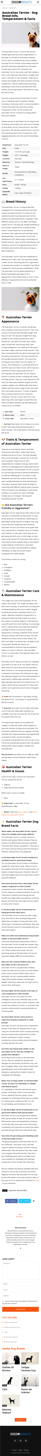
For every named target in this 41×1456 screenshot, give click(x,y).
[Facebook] (15, 1441)
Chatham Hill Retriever (10, 1322)
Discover (5, 8)
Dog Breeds (12, 8)
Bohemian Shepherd (10, 1342)
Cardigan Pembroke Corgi (12, 1327)
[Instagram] (20, 1441)
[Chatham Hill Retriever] (11, 1358)
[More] (33, 1201)
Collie (5, 1332)
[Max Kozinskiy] (20, 1218)
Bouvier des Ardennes (11, 1337)
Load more (19, 1420)
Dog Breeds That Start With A (18, 1190)
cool (19, 812)
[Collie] (11, 1380)
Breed (4, 1363)
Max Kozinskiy (20, 1228)
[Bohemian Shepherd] (11, 1401)
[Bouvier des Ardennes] (30, 1380)
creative (25, 812)
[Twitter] (20, 1248)
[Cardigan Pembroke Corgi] (30, 1358)
